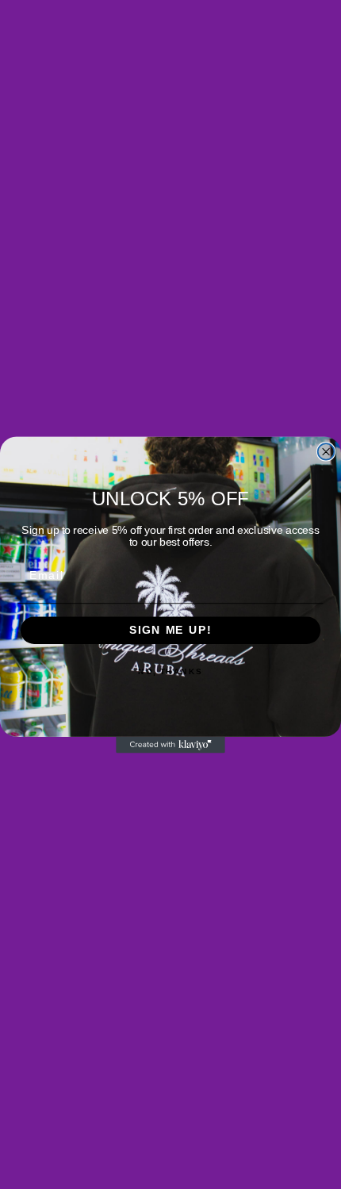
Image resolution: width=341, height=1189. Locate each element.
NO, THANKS (170, 671)
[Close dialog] (326, 451)
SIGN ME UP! (170, 630)
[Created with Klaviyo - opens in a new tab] (170, 744)
